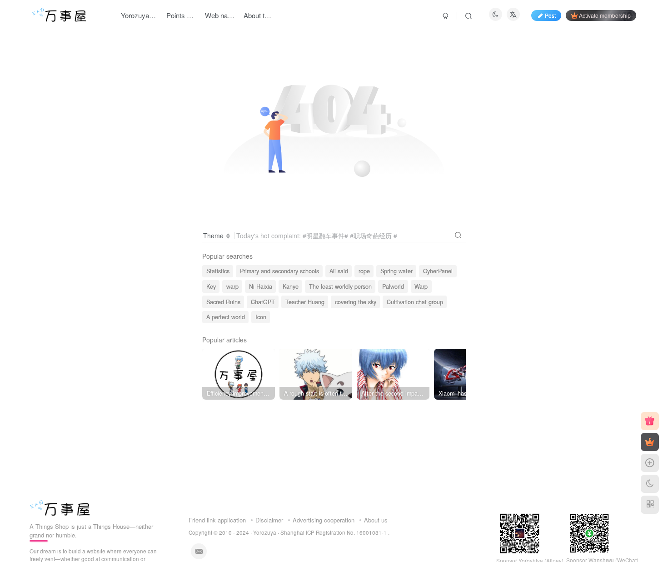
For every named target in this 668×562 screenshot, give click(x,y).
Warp (421, 286)
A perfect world (225, 317)
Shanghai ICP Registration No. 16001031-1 (334, 532)
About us (376, 520)
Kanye (291, 286)
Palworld (393, 286)
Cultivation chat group (415, 302)
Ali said (338, 271)
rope (364, 271)
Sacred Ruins (223, 302)
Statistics (217, 271)
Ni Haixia (260, 286)
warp (232, 286)
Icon (260, 317)
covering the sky (355, 302)
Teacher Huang (304, 302)
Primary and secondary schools (279, 271)
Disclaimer (269, 520)
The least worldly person (340, 286)
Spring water (396, 271)
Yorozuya (264, 532)
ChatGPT (263, 302)
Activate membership (605, 15)
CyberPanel (438, 271)
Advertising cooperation (323, 520)
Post (550, 15)
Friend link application (217, 520)
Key (211, 286)
